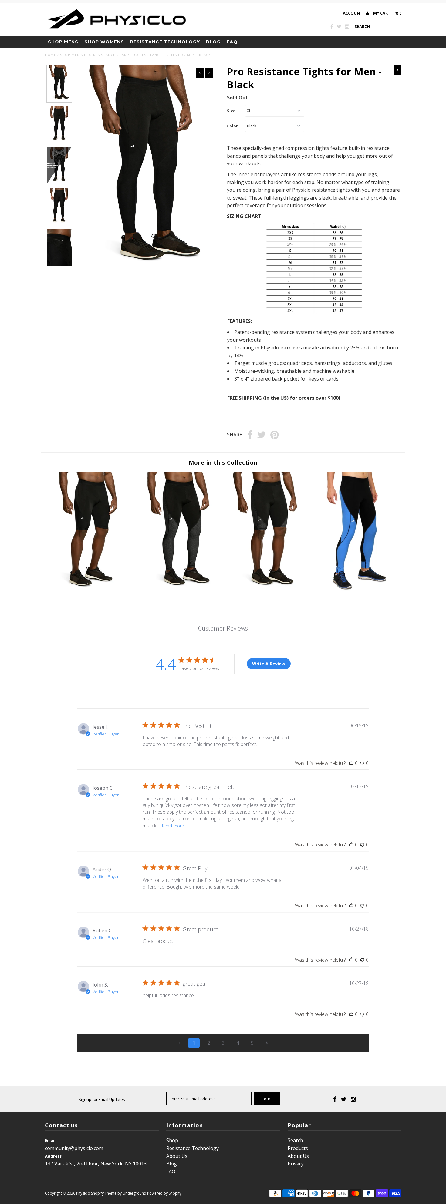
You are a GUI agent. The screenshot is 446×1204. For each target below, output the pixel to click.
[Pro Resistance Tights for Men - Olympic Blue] (356, 593)
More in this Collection (223, 462)
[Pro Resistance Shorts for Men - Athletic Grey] (267, 593)
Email (50, 1140)
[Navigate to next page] (266, 1043)
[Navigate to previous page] (179, 1043)
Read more (173, 826)
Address (53, 1156)
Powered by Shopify (164, 1193)
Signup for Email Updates (102, 1099)
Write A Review (268, 664)
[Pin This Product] (274, 435)
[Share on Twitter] (261, 435)
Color (232, 126)
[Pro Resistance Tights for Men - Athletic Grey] (178, 593)
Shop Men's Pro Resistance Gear (93, 54)
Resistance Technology (165, 42)
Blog (213, 42)
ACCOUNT (353, 13)
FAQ (232, 42)
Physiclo (83, 1193)
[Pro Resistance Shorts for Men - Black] (89, 593)
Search (295, 1140)
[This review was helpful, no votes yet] (351, 763)
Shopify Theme (104, 1193)
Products (298, 1148)
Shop (172, 1140)
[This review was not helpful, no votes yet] (362, 763)
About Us (177, 1156)
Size (231, 110)
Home (50, 54)
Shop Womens (104, 42)
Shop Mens (63, 42)
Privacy (296, 1163)
